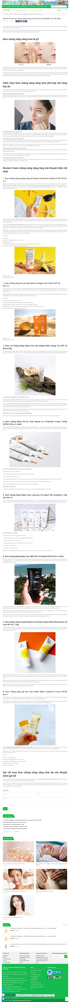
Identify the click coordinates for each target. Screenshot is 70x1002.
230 (15, 831)
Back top (63, 800)
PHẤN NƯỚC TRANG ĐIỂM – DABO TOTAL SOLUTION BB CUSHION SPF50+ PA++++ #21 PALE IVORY (33, 936)
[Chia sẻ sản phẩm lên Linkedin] (16, 21)
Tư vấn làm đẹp (7, 959)
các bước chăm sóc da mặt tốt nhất (37, 987)
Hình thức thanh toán (24, 960)
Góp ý (21, 962)
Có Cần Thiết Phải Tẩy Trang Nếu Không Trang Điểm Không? (14, 891)
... (13, 831)
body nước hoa (34, 980)
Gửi (5, 808)
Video (5, 957)
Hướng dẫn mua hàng (25, 957)
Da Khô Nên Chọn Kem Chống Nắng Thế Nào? (13, 826)
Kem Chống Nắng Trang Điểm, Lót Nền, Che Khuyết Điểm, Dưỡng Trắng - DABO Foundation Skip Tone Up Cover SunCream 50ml (38, 944)
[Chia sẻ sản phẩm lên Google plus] (23, 21)
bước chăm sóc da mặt (36, 982)
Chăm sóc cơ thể (32, 6)
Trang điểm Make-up (24, 6)
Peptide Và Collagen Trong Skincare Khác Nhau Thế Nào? (14, 863)
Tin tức (41, 6)
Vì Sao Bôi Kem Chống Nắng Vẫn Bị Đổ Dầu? (13, 828)
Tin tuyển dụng (7, 962)
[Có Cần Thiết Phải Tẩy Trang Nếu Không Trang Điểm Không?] (18, 879)
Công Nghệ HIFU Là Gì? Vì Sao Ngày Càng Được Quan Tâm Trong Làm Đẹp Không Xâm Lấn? (51, 864)
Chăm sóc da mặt (15, 6)
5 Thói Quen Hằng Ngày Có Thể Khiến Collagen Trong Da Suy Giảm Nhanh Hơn (20, 820)
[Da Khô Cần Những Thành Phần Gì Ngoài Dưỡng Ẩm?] (18, 905)
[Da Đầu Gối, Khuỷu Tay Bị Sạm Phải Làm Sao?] (51, 879)
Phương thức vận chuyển (42, 957)
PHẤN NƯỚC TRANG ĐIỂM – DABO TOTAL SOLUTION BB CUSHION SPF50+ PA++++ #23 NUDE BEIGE (33, 928)
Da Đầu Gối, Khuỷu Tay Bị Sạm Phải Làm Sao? (45, 891)
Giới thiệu (9, 6)
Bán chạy (6, 925)
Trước (5, 831)
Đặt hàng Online (40, 955)
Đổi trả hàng (22, 959)
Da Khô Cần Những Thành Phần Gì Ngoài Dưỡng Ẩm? (13, 917)
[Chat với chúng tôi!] (3, 998)
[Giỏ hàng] (65, 10)
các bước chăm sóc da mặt (36, 985)
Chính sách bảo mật (24, 955)
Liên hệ (45, 6)
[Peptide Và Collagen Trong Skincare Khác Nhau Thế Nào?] (18, 851)
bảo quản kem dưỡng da (36, 970)
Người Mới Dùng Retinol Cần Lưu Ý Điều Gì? (12, 822)
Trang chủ (4, 6)
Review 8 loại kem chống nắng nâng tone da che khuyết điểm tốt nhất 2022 (32, 18)
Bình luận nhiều (8, 838)
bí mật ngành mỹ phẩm (36, 974)
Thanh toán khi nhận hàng (42, 959)
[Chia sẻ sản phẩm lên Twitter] (21, 21)
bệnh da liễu (33, 972)
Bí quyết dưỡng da (35, 976)
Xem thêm (65, 924)
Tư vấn (38, 6)
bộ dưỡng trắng (34, 978)
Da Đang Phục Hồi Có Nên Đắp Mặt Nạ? (12, 824)
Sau (17, 831)
